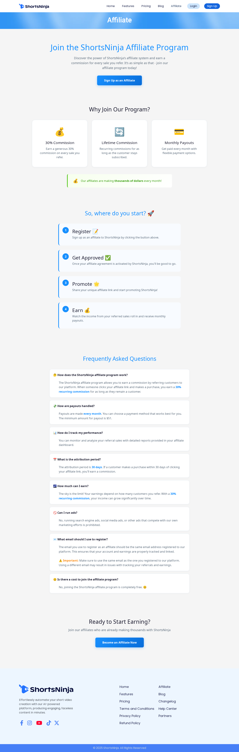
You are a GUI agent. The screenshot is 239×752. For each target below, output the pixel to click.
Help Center (168, 708)
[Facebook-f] (21, 723)
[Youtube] (39, 723)
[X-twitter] (56, 723)
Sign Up (212, 6)
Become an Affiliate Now (119, 642)
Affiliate (176, 6)
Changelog (167, 701)
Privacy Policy (130, 716)
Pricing (146, 6)
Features (128, 6)
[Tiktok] (48, 723)
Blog (161, 6)
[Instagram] (29, 723)
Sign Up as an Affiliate (119, 80)
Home (111, 6)
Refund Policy (130, 723)
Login (193, 6)
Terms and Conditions (137, 708)
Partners (165, 716)
